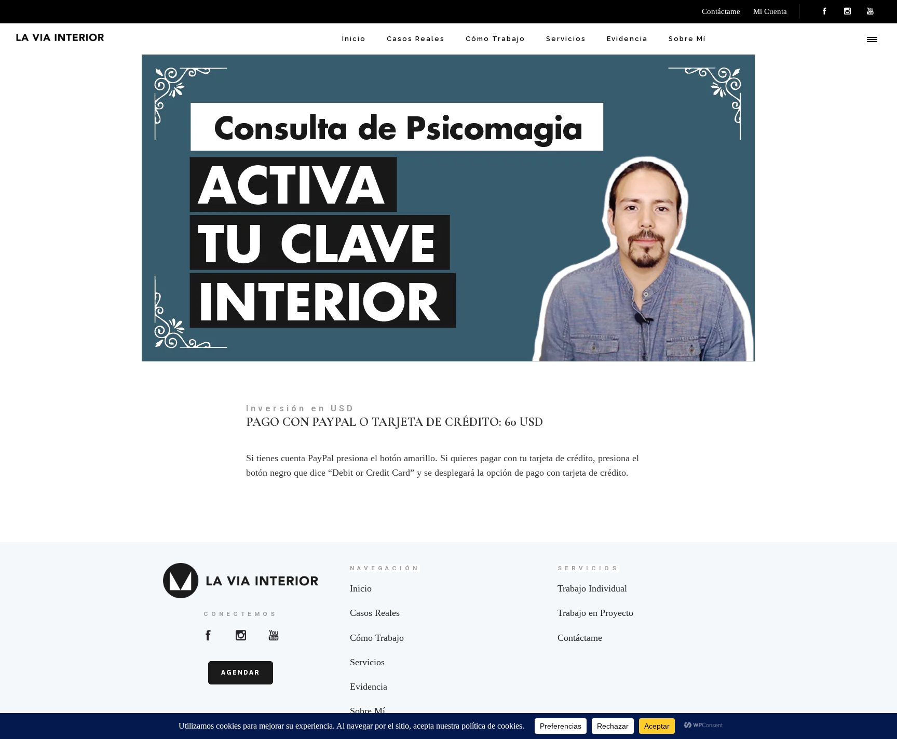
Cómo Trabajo (495, 39)
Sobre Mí (687, 39)
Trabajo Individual (592, 588)
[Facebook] (824, 11)
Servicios (566, 39)
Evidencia (627, 39)
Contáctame (580, 638)
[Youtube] (273, 635)
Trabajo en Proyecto (595, 613)
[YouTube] (870, 11)
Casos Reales (416, 39)
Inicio (354, 39)
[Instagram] (847, 11)
